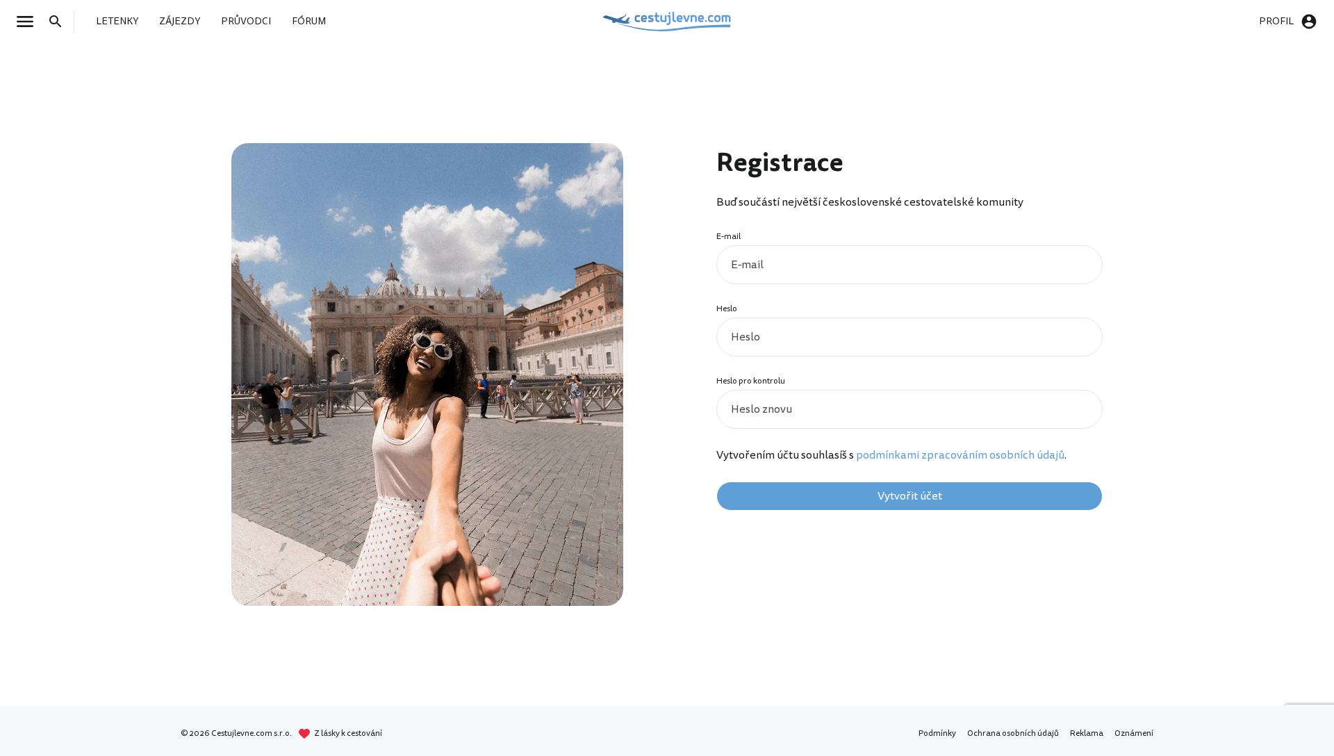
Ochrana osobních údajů (1013, 733)
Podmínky (937, 733)
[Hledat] (59, 21)
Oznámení (1133, 733)
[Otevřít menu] (29, 21)
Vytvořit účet (910, 496)
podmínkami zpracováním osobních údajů (960, 455)
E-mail (728, 237)
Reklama (1086, 733)
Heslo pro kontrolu (750, 381)
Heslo (726, 309)
